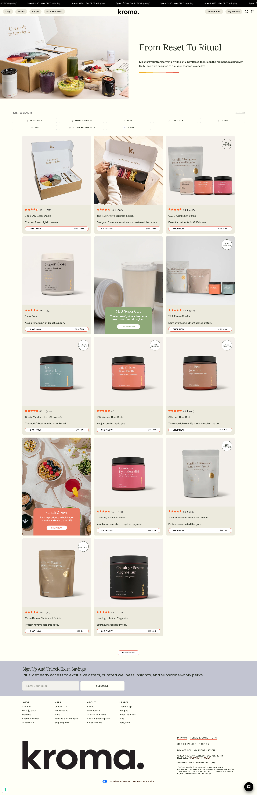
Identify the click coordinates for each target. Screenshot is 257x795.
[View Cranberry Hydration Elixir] (128, 486)
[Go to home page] (128, 11)
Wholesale (28, 723)
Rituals (35, 11)
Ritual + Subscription (98, 719)
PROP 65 (204, 744)
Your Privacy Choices (118, 781)
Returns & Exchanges (66, 719)
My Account (234, 11)
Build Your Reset (54, 11)
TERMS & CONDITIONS (203, 737)
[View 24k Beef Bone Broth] (200, 386)
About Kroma (214, 11)
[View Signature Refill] (128, 185)
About (90, 707)
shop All (27, 707)
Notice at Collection (144, 781)
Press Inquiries (127, 715)
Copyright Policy (200, 758)
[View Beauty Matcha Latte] (56, 386)
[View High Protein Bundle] (200, 285)
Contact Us (61, 707)
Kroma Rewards (31, 719)
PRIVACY (182, 737)
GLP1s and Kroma (96, 715)
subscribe (102, 686)
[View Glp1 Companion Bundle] (200, 185)
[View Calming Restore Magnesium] (128, 587)
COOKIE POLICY (186, 744)
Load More (128, 652)
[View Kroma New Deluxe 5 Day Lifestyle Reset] (56, 185)
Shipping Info (62, 723)
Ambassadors (94, 723)
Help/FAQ (124, 723)
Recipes (123, 711)
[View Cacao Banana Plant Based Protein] (56, 587)
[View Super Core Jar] (56, 285)
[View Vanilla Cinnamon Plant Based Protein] (200, 486)
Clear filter (240, 113)
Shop (7, 11)
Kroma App (125, 707)
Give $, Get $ (29, 711)
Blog (121, 719)
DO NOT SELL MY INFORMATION (196, 750)
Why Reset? (93, 711)
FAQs (57, 715)
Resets (21, 11)
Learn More (128, 326)
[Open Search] (245, 11)
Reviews (26, 715)
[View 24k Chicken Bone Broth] (128, 386)
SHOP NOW (56, 528)
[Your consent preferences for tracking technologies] (5, 790)
